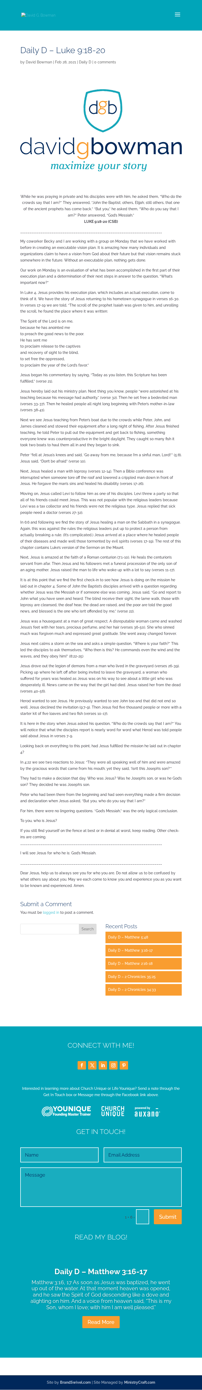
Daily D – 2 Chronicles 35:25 (132, 977)
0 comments (105, 62)
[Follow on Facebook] (82, 1065)
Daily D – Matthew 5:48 (128, 937)
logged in (51, 912)
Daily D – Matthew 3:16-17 (130, 950)
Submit (167, 1217)
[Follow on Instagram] (113, 1065)
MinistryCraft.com (139, 1382)
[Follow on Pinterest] (124, 1065)
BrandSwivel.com (75, 1382)
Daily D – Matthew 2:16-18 (130, 963)
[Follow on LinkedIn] (103, 1065)
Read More (101, 1322)
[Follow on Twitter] (92, 1065)
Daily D (85, 62)
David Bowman (39, 62)
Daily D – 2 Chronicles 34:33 (132, 989)
